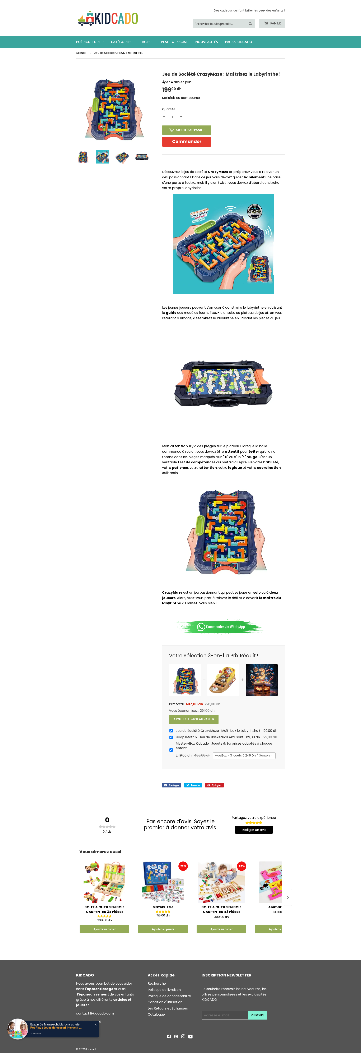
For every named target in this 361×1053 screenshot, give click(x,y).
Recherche (157, 983)
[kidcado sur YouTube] (190, 1037)
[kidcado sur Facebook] (169, 1037)
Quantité (168, 109)
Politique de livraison (164, 989)
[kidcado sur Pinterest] (176, 1037)
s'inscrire (257, 1015)
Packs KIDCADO (238, 42)
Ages (146, 42)
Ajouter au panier (104, 929)
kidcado (92, 1049)
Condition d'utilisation (165, 1002)
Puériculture (88, 42)
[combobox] (244, 755)
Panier (275, 23)
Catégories (121, 42)
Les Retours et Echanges (168, 1008)
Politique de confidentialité (169, 996)
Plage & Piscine (174, 42)
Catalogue (156, 1014)
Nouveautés (206, 42)
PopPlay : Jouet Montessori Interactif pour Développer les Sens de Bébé (56, 1027)
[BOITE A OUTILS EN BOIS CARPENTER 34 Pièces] (104, 882)
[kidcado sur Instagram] (183, 1037)
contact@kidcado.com (95, 1013)
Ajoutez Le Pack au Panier (193, 719)
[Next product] (288, 897)
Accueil (81, 53)
